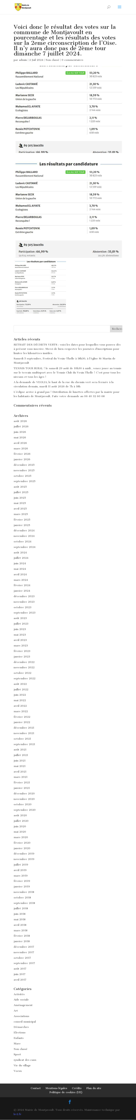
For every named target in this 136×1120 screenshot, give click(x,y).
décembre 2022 (24, 662)
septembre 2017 (24, 963)
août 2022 (20, 684)
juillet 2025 (21, 492)
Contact (36, 1088)
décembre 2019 (24, 853)
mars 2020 (21, 837)
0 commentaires (72, 60)
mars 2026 (21, 448)
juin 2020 (20, 826)
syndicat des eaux (25, 1059)
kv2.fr (17, 1114)
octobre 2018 (22, 897)
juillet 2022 (21, 689)
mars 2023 (21, 645)
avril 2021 (20, 771)
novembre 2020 (24, 799)
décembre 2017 (24, 946)
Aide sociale (21, 999)
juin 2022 (20, 694)
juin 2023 (20, 629)
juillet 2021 (21, 755)
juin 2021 (20, 760)
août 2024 (20, 552)
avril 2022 (20, 705)
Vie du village (22, 1065)
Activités (19, 994)
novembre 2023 (24, 601)
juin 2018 (20, 913)
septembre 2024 (24, 547)
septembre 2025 (24, 481)
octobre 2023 (22, 607)
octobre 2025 (22, 475)
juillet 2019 (21, 864)
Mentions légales (56, 1088)
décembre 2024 (24, 530)
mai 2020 (20, 831)
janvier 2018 (22, 941)
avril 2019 (20, 870)
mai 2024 (20, 568)
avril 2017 (20, 979)
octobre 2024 (22, 541)
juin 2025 (20, 497)
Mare (17, 1043)
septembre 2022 (24, 678)
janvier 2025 (22, 525)
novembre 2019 (24, 859)
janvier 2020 (22, 848)
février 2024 (22, 585)
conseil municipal (25, 1021)
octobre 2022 (22, 673)
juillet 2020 (21, 820)
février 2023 (22, 651)
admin (23, 60)
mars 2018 (20, 930)
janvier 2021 (22, 788)
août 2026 (20, 421)
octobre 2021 (22, 738)
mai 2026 (20, 437)
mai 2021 (20, 766)
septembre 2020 (25, 809)
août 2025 (20, 486)
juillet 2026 (21, 426)
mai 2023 (20, 634)
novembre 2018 (24, 892)
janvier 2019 (22, 886)
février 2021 (22, 782)
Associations (21, 1016)
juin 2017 (20, 974)
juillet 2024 (21, 557)
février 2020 (22, 842)
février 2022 (22, 716)
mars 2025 (21, 514)
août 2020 (20, 815)
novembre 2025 (24, 470)
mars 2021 (20, 777)
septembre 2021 (24, 744)
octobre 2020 (23, 804)
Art (16, 1010)
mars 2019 (21, 875)
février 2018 (22, 935)
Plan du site (93, 1088)
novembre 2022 (24, 667)
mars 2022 (21, 711)
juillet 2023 (21, 623)
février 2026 (22, 453)
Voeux (18, 1071)
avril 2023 (20, 640)
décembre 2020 (24, 793)
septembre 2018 (24, 903)
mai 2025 (20, 503)
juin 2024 (20, 563)
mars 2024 (21, 580)
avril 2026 (20, 443)
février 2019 (22, 881)
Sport (17, 1054)
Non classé (52, 60)
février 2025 (22, 519)
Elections (20, 1032)
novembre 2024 (24, 536)
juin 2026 (20, 432)
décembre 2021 (24, 727)
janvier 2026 (22, 459)
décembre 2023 (24, 596)
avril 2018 (20, 925)
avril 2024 (20, 574)
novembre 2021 (24, 733)
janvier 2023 (22, 656)
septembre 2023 (24, 612)
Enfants (19, 1038)
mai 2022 (20, 700)
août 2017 (20, 968)
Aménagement (23, 1005)
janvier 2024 (22, 590)
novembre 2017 (24, 952)
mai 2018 (20, 919)
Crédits (76, 1088)
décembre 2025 (24, 464)
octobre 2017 (22, 957)
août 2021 (20, 749)
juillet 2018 (21, 908)
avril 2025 (20, 508)
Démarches (21, 1027)
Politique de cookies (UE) (66, 1092)
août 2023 (20, 618)
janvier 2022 (22, 722)
